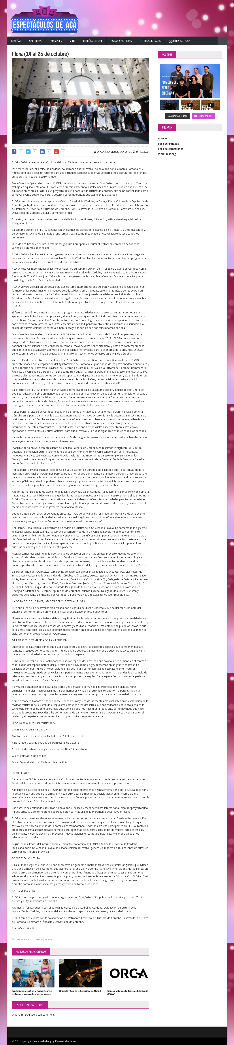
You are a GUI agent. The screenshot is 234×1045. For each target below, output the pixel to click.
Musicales (56, 41)
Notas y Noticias (121, 41)
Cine (72, 41)
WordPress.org (167, 154)
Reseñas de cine (93, 41)
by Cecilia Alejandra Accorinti (113, 151)
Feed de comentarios (170, 149)
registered (24, 1014)
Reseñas (16, 41)
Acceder (163, 138)
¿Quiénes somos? (179, 41)
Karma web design (42, 1041)
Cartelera (35, 41)
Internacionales (150, 41)
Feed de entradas (168, 143)
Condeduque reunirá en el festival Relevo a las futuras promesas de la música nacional (32, 992)
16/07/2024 (142, 151)
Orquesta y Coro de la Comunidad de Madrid (80, 991)
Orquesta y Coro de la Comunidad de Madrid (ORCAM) (127, 992)
